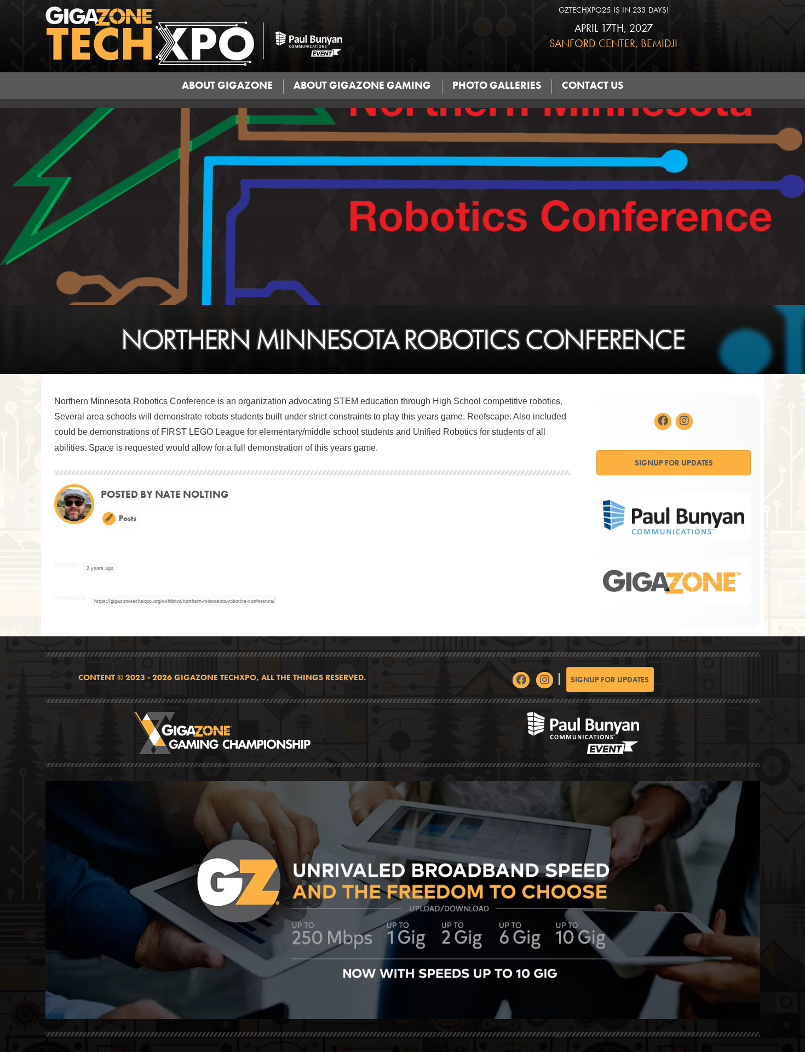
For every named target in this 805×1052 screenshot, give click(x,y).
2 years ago (100, 568)
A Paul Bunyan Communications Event (583, 733)
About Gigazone (227, 85)
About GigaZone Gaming (362, 85)
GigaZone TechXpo (252, 36)
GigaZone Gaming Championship (222, 733)
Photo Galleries (496, 85)
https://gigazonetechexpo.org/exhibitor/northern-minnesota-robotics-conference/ (184, 601)
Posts (126, 518)
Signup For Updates (674, 463)
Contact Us (592, 85)
